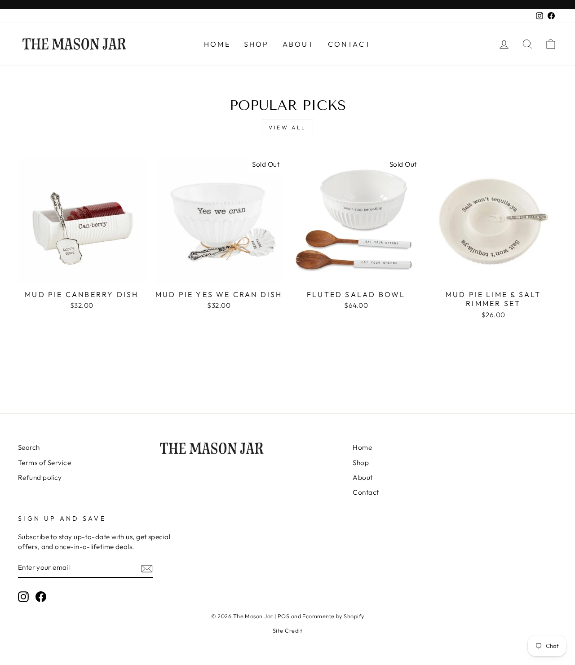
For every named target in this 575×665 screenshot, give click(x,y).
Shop (256, 44)
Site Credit (287, 630)
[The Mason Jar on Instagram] (23, 596)
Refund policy (40, 477)
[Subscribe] (147, 568)
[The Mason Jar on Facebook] (40, 596)
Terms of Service (44, 462)
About (298, 44)
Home (217, 44)
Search (29, 447)
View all (287, 127)
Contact (349, 44)
